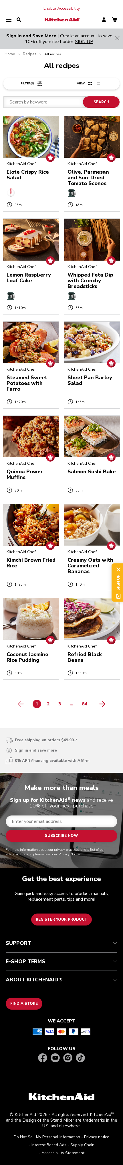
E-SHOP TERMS (25, 961)
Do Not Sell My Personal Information (47, 1137)
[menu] (8, 20)
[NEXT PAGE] (100, 704)
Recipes (29, 54)
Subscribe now (61, 835)
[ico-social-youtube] (55, 1058)
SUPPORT (18, 943)
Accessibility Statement (62, 1153)
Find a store (24, 1003)
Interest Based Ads (48, 1145)
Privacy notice (96, 1137)
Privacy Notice (69, 854)
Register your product (61, 919)
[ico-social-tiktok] (80, 1058)
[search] (19, 20)
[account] (104, 20)
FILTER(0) (28, 84)
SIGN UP (84, 41)
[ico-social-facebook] (42, 1058)
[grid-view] (90, 84)
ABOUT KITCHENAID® (34, 979)
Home (10, 54)
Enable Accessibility (61, 8)
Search (101, 102)
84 (86, 705)
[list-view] (98, 84)
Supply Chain (82, 1145)
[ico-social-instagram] (68, 1058)
